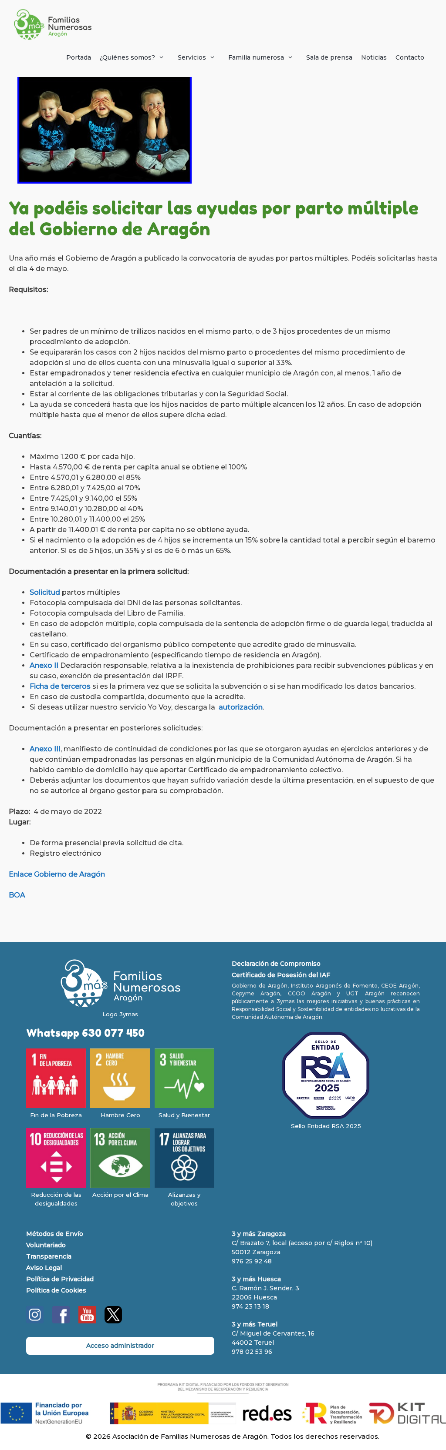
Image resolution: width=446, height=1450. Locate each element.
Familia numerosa (256, 57)
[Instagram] (35, 1321)
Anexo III (45, 749)
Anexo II (44, 665)
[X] (113, 1321)
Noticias (374, 57)
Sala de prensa (329, 57)
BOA (17, 895)
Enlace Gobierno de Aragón (57, 874)
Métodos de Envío (54, 1234)
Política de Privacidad (60, 1279)
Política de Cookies (56, 1290)
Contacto (409, 57)
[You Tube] (87, 1321)
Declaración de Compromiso (276, 964)
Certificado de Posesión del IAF (281, 975)
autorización (241, 707)
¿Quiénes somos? (127, 57)
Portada (78, 57)
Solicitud (45, 592)
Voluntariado (46, 1245)
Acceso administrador (120, 1346)
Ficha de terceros (60, 686)
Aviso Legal (44, 1268)
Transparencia (48, 1256)
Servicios (192, 57)
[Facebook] (61, 1321)
